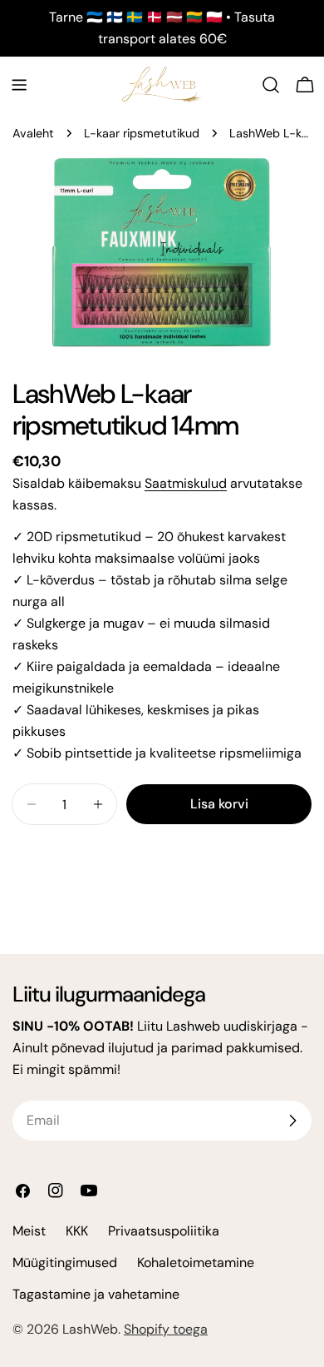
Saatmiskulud (186, 483)
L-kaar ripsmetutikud (141, 133)
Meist (29, 1231)
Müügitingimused (64, 1262)
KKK (77, 1231)
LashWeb (90, 1329)
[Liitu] (292, 1120)
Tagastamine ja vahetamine (95, 1294)
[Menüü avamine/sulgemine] (19, 85)
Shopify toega (166, 1329)
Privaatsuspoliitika (163, 1231)
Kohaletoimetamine (195, 1262)
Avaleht (33, 133)
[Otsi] (270, 85)
